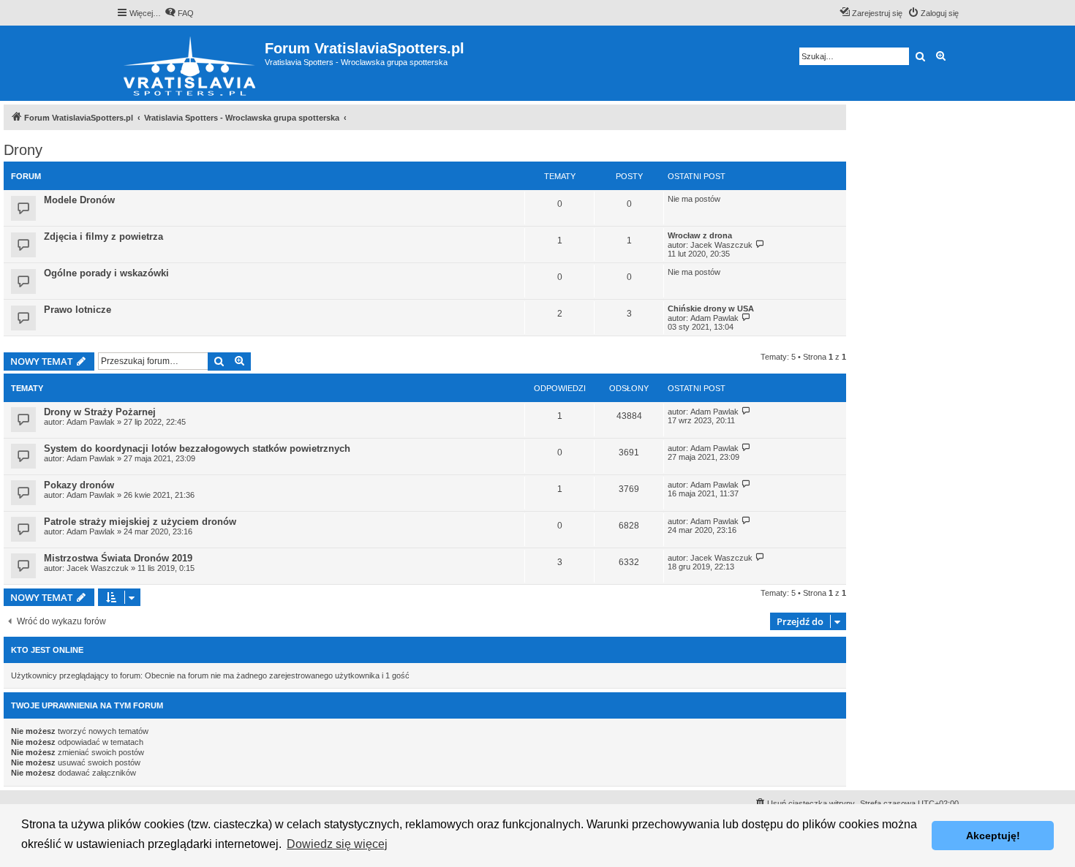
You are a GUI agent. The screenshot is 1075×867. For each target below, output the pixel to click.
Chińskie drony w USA (711, 308)
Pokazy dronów (79, 485)
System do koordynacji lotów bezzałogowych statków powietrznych (197, 448)
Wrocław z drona (700, 235)
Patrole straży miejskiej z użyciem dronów (140, 521)
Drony (23, 150)
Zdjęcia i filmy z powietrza (103, 236)
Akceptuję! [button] (993, 835)
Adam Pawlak (714, 318)
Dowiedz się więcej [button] (337, 844)
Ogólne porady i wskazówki (106, 273)
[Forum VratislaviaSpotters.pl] (190, 63)
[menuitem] (179, 13)
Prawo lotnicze (77, 309)
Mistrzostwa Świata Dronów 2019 (118, 558)
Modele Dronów (79, 199)
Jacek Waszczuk (721, 245)
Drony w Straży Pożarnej (100, 411)
